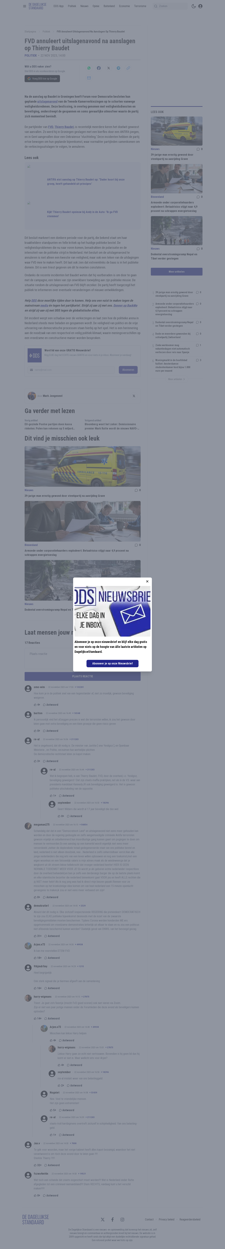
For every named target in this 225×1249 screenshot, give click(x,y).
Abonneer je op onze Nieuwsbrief (112, 663)
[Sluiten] (147, 581)
